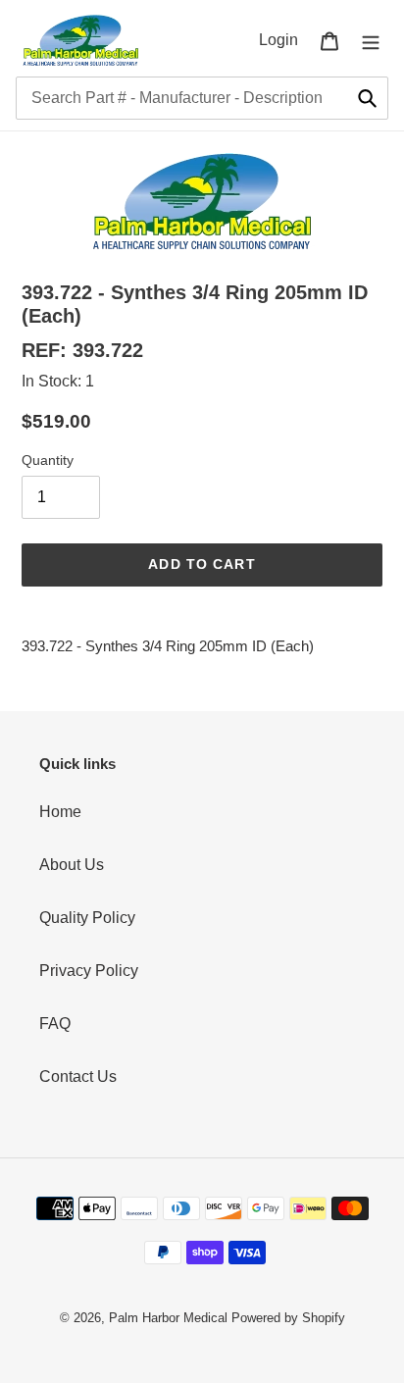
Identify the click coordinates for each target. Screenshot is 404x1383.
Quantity (48, 460)
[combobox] (202, 98)
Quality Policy (87, 917)
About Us (71, 864)
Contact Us (78, 1076)
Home (60, 811)
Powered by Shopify (288, 1317)
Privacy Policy (88, 970)
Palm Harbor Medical (168, 1317)
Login (284, 39)
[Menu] (370, 40)
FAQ (55, 1023)
